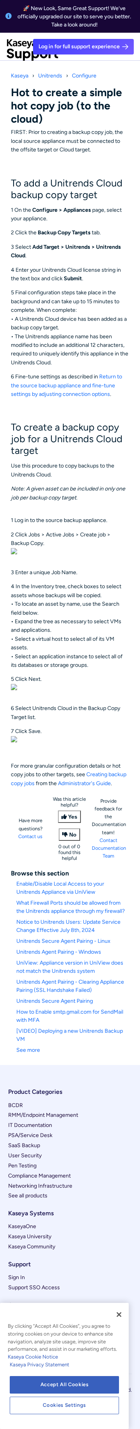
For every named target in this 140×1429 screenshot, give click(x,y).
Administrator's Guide (84, 783)
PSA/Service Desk (30, 1135)
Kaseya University (29, 1236)
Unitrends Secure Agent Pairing (54, 1001)
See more (28, 1050)
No (73, 834)
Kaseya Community (31, 1246)
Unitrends (50, 75)
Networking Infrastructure (40, 1186)
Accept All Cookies (64, 1384)
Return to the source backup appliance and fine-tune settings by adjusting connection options (66, 385)
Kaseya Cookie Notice (33, 1357)
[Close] (119, 1314)
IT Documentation (30, 1125)
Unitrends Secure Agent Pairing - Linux (63, 941)
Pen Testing (22, 1165)
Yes (72, 817)
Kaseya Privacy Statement (39, 1364)
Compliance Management (39, 1175)
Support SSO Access (34, 1287)
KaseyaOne (22, 1226)
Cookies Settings (64, 1405)
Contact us (30, 836)
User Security (25, 1155)
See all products (27, 1195)
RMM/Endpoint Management (43, 1115)
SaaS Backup (24, 1145)
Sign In (16, 1277)
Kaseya (19, 75)
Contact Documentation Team (109, 848)
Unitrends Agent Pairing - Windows (58, 952)
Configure (84, 75)
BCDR (15, 1105)
